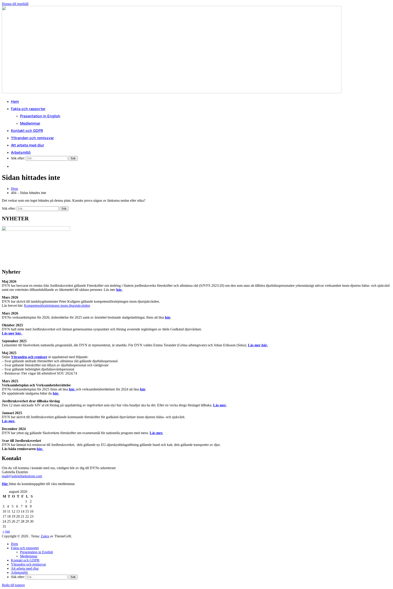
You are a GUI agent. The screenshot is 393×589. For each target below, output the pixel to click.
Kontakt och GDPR (27, 130)
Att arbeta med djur (27, 145)
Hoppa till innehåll (15, 4)
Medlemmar (30, 123)
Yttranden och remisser (29, 357)
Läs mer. (220, 405)
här (167, 317)
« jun (6, 531)
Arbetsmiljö (21, 152)
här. (119, 290)
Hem (15, 101)
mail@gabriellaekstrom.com (22, 476)
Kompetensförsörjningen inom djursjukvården (57, 305)
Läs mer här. (12, 333)
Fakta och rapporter (28, 108)
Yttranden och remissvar (32, 138)
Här (5, 484)
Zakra (45, 536)
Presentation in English (40, 116)
